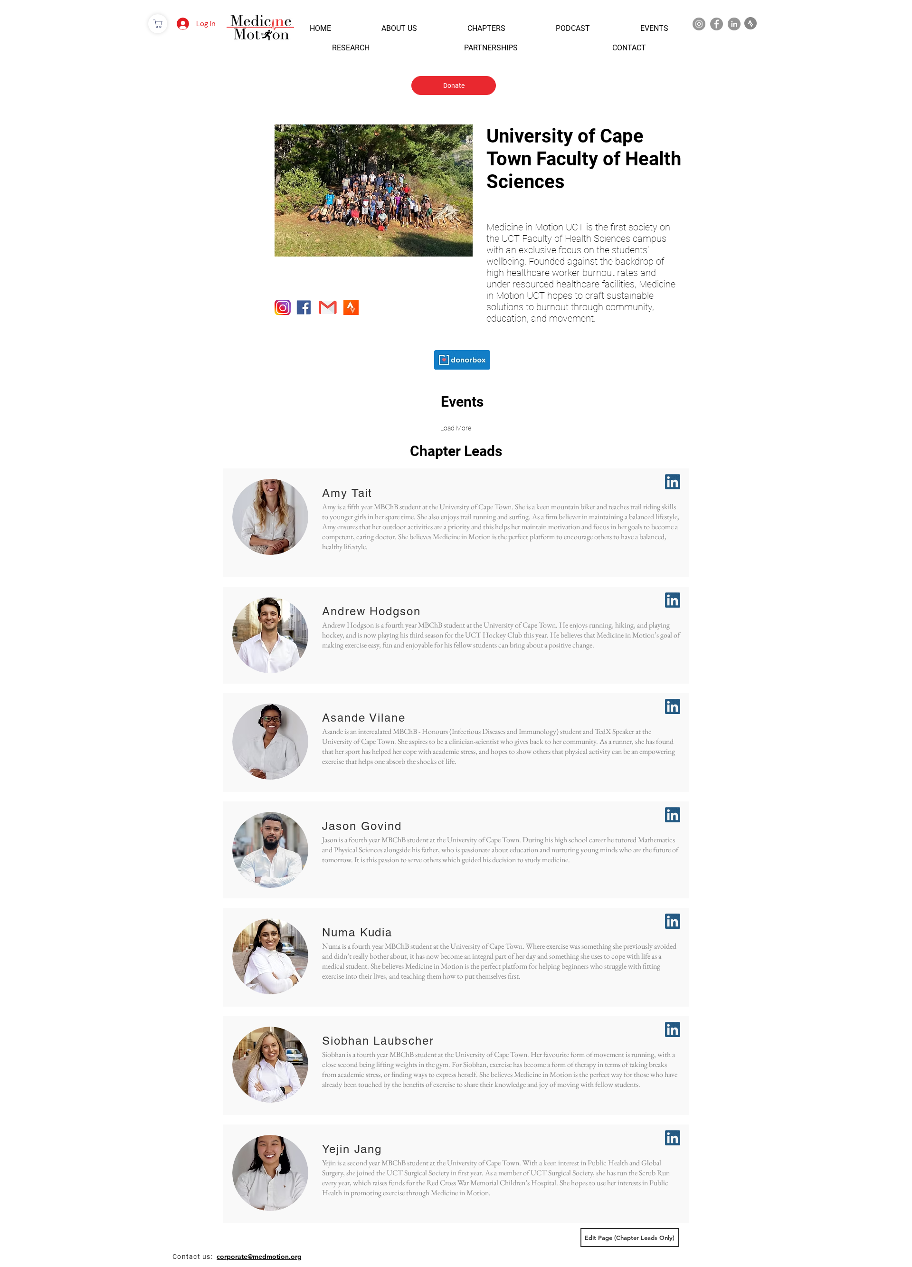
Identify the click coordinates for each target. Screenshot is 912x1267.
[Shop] (157, 23)
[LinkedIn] (734, 24)
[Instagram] (699, 24)
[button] (320, 28)
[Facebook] (716, 24)
